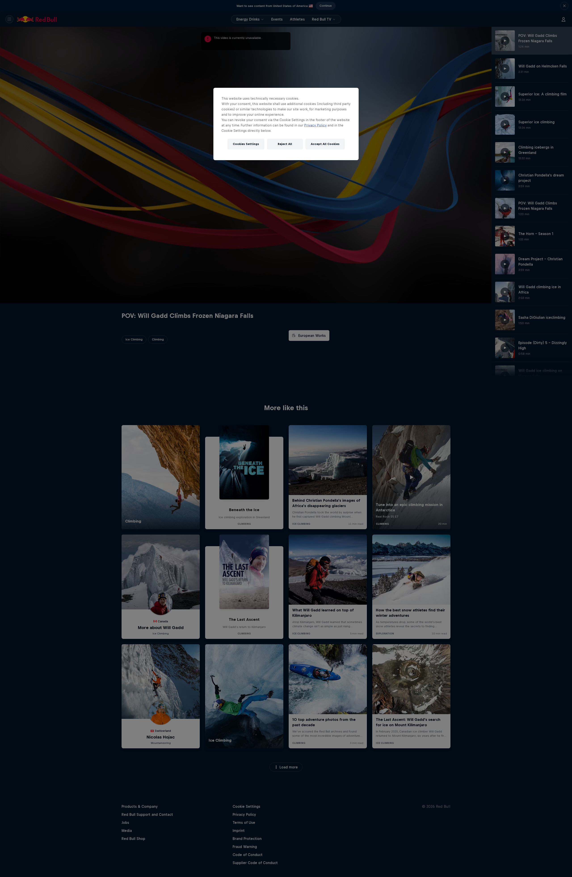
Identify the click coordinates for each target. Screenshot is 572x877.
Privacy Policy (315, 125)
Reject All (285, 144)
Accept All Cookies (325, 144)
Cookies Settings (246, 144)
